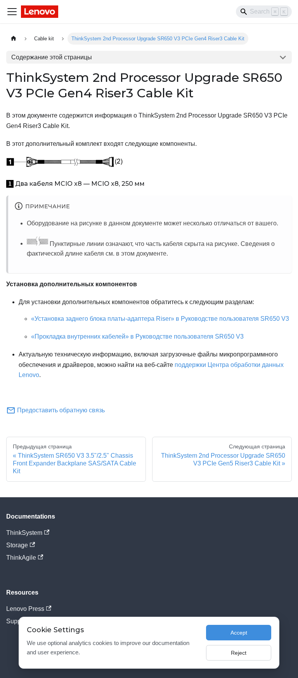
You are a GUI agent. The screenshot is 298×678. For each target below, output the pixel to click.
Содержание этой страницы (51, 57)
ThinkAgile (21, 557)
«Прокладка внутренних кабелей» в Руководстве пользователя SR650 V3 (137, 336)
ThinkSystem (24, 532)
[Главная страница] (13, 39)
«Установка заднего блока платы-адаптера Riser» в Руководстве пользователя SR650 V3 (160, 318)
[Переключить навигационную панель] (12, 11)
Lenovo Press (25, 608)
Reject (238, 653)
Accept (238, 633)
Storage (17, 545)
